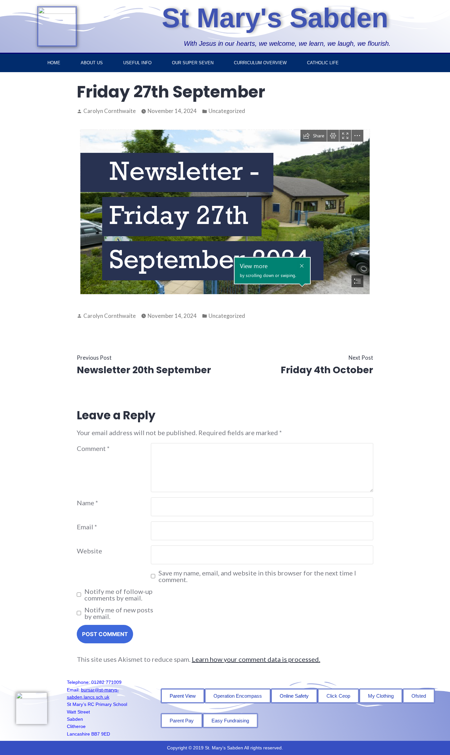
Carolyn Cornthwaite (109, 111)
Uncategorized (227, 111)
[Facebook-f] (408, 63)
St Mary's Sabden (275, 18)
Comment (93, 448)
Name (87, 503)
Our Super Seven (192, 62)
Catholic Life (323, 62)
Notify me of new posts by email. (118, 613)
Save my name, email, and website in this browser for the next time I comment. (257, 576)
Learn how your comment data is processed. (256, 659)
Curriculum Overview (260, 62)
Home (53, 62)
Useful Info (137, 62)
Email (87, 527)
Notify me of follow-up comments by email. (118, 594)
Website (89, 551)
